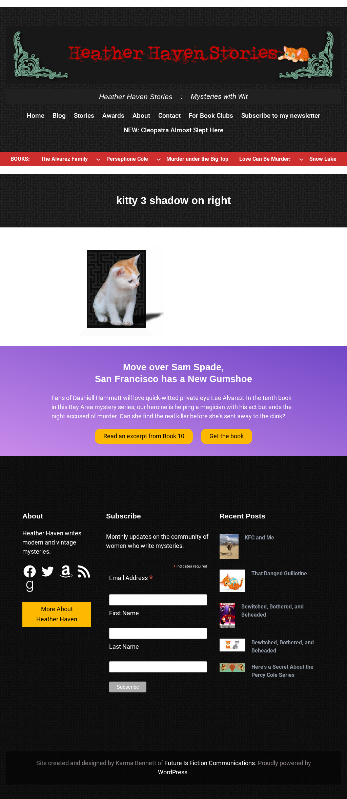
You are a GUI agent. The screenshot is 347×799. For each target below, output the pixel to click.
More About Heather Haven (56, 614)
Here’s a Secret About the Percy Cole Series (282, 671)
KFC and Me (259, 537)
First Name (124, 613)
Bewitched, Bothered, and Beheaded (272, 610)
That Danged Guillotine (279, 573)
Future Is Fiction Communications (209, 763)
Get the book (226, 436)
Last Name (124, 646)
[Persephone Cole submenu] (158, 159)
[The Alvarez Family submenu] (98, 159)
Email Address (131, 578)
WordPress (172, 772)
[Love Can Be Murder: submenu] (301, 159)
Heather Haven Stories (135, 97)
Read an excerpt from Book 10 (143, 436)
